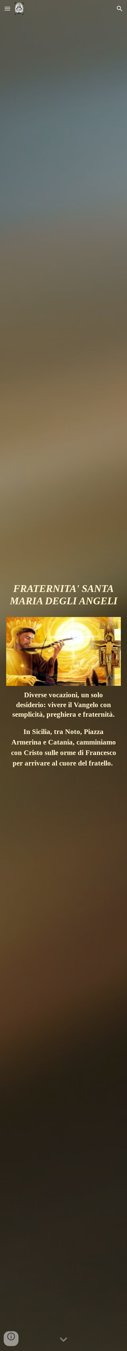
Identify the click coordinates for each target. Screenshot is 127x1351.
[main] (63, 597)
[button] (7, 8)
